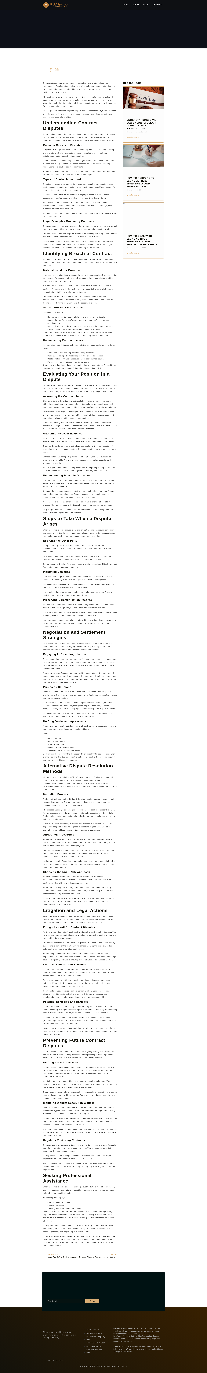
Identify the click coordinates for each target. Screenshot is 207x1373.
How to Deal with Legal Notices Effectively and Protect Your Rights (141, 240)
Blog (146, 5)
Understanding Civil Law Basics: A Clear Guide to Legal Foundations (141, 124)
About (136, 5)
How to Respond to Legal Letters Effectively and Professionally (140, 182)
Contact (157, 5)
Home (125, 5)
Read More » (132, 137)
